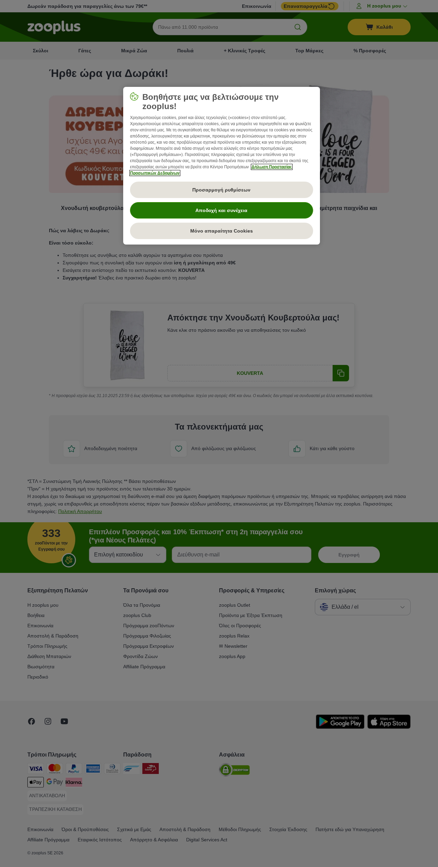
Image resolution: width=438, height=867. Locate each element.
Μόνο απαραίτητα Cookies (221, 231)
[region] (221, 166)
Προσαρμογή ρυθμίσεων (221, 190)
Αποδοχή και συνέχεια (221, 210)
